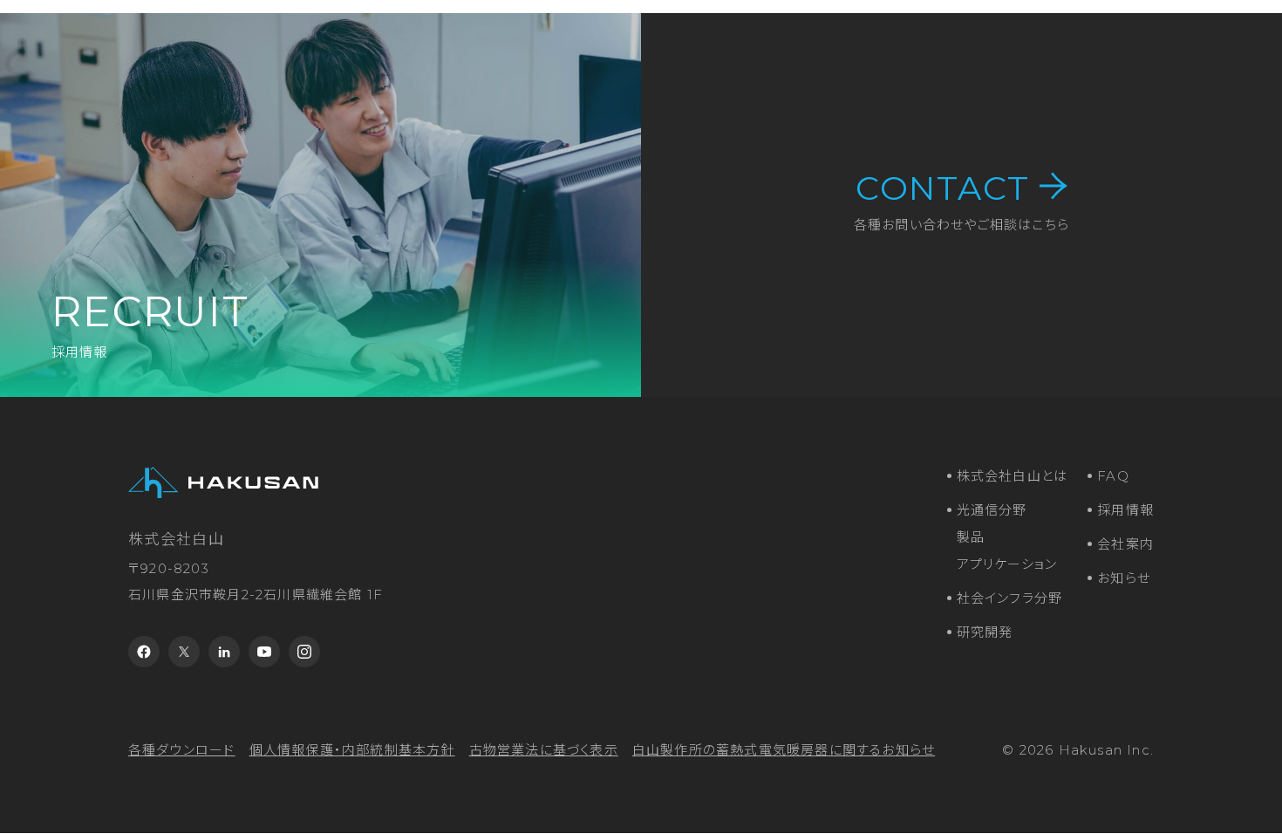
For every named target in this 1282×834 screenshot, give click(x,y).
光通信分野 (992, 510)
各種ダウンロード (181, 750)
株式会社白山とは (1012, 476)
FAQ (1113, 476)
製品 (971, 537)
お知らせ (1123, 578)
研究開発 (985, 632)
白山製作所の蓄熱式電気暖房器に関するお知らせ (783, 750)
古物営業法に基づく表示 (543, 750)
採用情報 (1125, 510)
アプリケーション (1007, 564)
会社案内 (1125, 544)
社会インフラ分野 (1010, 598)
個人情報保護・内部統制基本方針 (352, 750)
